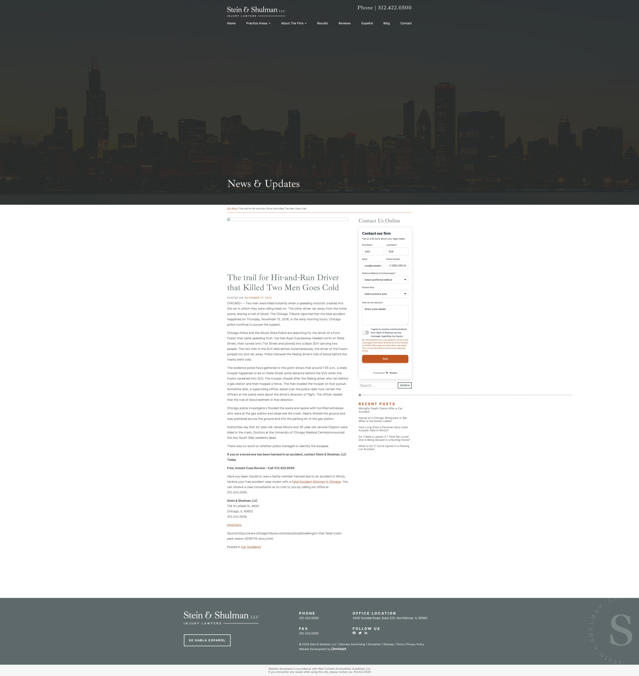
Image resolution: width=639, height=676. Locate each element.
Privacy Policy (415, 644)
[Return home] (228, 208)
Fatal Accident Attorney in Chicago (316, 481)
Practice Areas (256, 23)
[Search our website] (378, 385)
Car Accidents (251, 547)
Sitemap (388, 644)
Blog (386, 23)
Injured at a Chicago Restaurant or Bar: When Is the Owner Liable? (383, 419)
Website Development (313, 649)
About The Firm (292, 23)
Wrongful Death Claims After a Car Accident (380, 410)
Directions (234, 525)
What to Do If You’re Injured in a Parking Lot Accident (384, 447)
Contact (406, 23)
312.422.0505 (309, 633)
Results (322, 23)
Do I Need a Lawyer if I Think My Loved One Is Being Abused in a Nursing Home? (384, 438)
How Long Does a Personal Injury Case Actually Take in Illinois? (383, 429)
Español (367, 23)
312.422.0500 (237, 516)
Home (231, 23)
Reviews (345, 23)
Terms (400, 644)
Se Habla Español (207, 640)
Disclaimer (374, 644)
